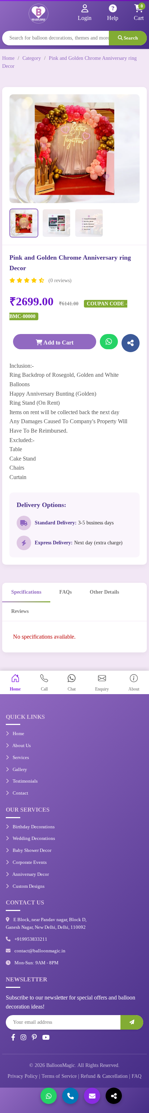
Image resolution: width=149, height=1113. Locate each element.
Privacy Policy (23, 1076)
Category (31, 58)
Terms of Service (59, 1076)
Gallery (19, 769)
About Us (21, 745)
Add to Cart (57, 342)
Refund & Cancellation (104, 1076)
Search (130, 38)
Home (8, 58)
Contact (20, 793)
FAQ (136, 1076)
